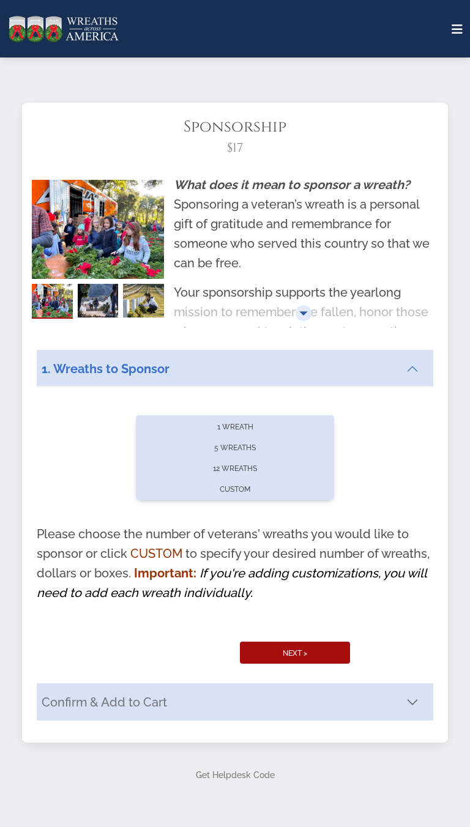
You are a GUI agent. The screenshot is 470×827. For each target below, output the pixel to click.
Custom (235, 489)
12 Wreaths (235, 468)
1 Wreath (235, 427)
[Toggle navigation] (457, 29)
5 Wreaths (235, 447)
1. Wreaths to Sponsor (106, 369)
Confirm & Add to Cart (104, 702)
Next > (295, 653)
